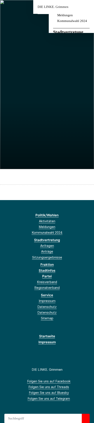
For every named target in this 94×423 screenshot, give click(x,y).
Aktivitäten (47, 221)
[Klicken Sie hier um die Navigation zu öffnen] (87, 6)
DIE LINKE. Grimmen (53, 7)
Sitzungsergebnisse (47, 257)
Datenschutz (47, 307)
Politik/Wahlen (47, 215)
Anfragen (47, 246)
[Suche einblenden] (75, 6)
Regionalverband (47, 288)
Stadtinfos (47, 270)
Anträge (47, 251)
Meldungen (65, 15)
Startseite (47, 336)
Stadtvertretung (68, 31)
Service (47, 295)
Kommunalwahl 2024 (72, 21)
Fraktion (47, 264)
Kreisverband (47, 282)
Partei (47, 276)
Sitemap (47, 318)
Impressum (47, 301)
